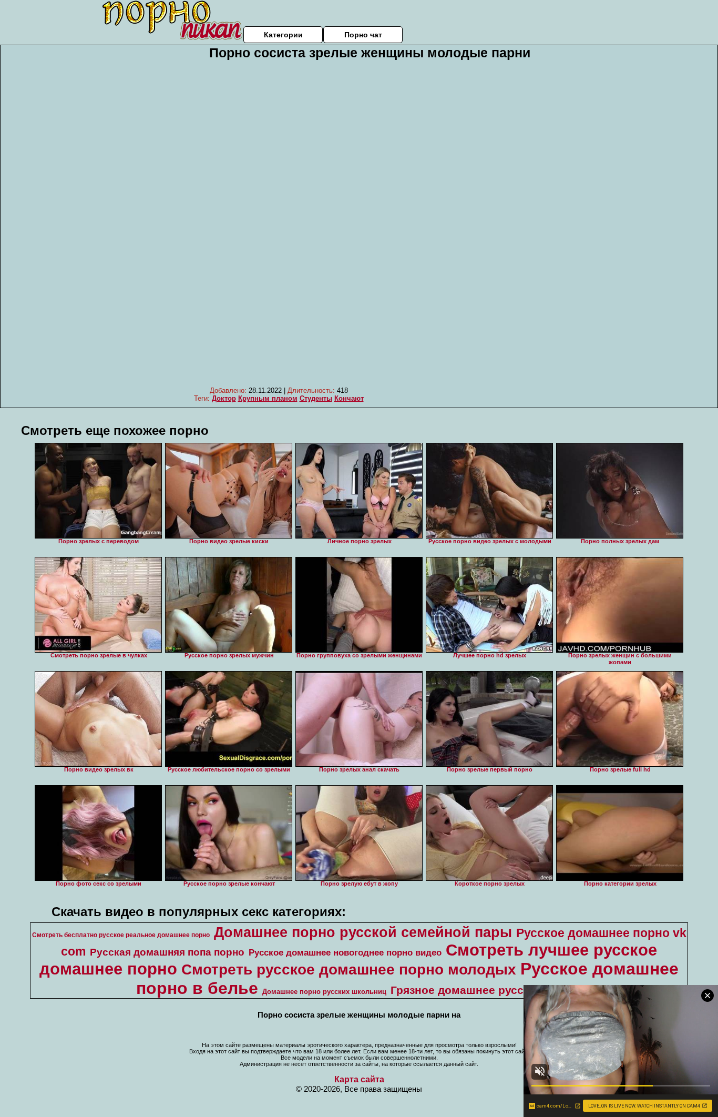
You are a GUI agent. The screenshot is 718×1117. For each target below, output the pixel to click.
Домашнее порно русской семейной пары (363, 932)
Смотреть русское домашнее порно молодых (348, 969)
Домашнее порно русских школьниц (324, 992)
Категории (283, 35)
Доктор (224, 398)
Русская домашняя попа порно (167, 952)
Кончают (349, 398)
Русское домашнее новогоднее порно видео (345, 952)
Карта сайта (359, 1079)
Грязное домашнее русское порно (485, 990)
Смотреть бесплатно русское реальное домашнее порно (121, 935)
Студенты (316, 398)
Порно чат (363, 35)
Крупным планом (268, 398)
